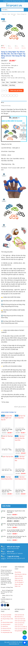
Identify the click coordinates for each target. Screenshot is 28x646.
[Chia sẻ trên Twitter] (8, 95)
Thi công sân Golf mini (6, 628)
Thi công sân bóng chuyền (7, 622)
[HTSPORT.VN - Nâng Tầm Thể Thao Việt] (14, 5)
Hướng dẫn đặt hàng (19, 630)
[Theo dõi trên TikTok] (8, 605)
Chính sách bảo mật (19, 614)
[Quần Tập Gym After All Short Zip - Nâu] (21, 462)
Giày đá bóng (18, 572)
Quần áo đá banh (18, 576)
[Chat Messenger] (25, 643)
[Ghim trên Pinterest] (14, 95)
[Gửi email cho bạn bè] (11, 95)
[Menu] (2, 5)
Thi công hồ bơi (4, 626)
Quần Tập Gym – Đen (7, 470)
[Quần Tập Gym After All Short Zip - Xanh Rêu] (21, 441)
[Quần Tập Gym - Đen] (7, 462)
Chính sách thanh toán (20, 618)
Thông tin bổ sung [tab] (5, 105)
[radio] (3, 82)
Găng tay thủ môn (19, 578)
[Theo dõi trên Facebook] (2, 605)
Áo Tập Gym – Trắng (6, 449)
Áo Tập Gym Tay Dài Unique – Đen (20, 430)
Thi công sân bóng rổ (5, 624)
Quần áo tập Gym (19, 580)
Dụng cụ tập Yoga (19, 584)
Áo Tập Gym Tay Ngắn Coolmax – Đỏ (7, 430)
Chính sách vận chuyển (20, 620)
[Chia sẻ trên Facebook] (5, 95)
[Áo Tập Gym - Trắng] (7, 441)
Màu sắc (3, 80)
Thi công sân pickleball (6, 614)
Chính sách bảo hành (19, 622)
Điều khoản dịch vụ (19, 616)
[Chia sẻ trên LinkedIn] (16, 95)
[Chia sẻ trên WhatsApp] (2, 95)
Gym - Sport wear (12, 14)
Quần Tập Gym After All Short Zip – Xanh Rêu (20, 450)
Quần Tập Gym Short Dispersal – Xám (20, 491)
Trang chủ (4, 14)
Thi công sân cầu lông (6, 616)
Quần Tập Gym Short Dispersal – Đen (7, 491)
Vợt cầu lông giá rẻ (19, 582)
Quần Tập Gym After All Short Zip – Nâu (20, 471)
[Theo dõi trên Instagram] (5, 605)
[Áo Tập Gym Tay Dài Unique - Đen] (21, 421)
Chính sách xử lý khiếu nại (21, 626)
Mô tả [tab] (2, 102)
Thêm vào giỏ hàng (16, 90)
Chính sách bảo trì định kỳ (21, 628)
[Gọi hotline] (25, 632)
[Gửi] (25, 9)
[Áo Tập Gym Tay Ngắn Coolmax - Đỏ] (7, 421)
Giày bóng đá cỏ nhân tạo (20, 574)
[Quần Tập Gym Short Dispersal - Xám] (21, 482)
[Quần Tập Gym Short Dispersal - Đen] (7, 482)
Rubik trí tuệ (17, 586)
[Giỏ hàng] (25, 5)
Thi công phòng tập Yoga (6, 632)
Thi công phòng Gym (5, 630)
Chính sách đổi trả (19, 624)
